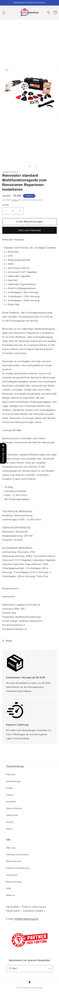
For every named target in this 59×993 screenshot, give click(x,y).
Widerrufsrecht (13, 861)
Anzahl (5, 205)
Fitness (10, 795)
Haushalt (10, 774)
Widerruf (10, 895)
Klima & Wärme (14, 808)
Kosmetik (11, 801)
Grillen (9, 788)
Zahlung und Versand (17, 854)
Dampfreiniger (13, 781)
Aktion (9, 829)
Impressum (12, 875)
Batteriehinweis (14, 881)
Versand (14, 200)
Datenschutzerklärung (17, 868)
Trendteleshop (25, 987)
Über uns (11, 848)
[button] (3, 12)
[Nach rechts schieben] (36, 166)
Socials (9, 822)
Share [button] (9, 640)
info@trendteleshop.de (26, 919)
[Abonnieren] (49, 968)
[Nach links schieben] (23, 166)
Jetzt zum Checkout (29, 230)
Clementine (12, 815)
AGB (8, 888)
